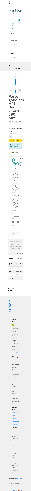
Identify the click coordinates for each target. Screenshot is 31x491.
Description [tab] (15, 244)
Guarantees (15, 412)
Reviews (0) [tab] (15, 248)
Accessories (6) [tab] (15, 246)
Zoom (19, 84)
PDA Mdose (19, 478)
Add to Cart (12, 140)
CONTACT (13, 57)
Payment (14, 417)
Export (13, 420)
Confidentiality (15, 421)
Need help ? (15, 424)
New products (15, 49)
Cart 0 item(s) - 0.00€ (18, 22)
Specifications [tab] (15, 242)
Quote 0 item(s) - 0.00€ (12, 27)
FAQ (13, 423)
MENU (13, 61)
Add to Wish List (16, 152)
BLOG (12, 53)
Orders (13, 415)
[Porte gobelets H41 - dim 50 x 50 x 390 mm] (15, 90)
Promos (13, 45)
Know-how (15, 414)
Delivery (14, 418)
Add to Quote (19, 140)
